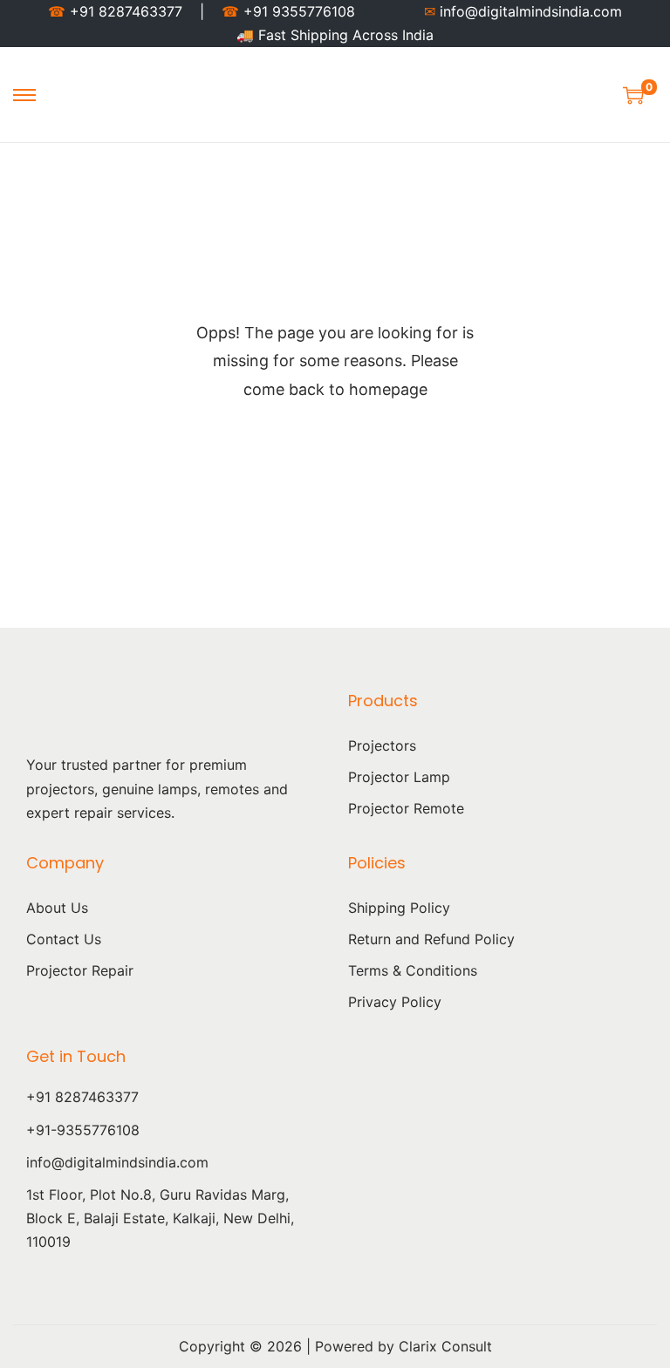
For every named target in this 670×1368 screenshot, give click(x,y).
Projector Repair (79, 970)
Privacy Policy (394, 1002)
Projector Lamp (399, 777)
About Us (57, 907)
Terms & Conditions (412, 970)
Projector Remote (406, 808)
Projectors (382, 745)
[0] (633, 95)
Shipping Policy (399, 907)
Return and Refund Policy (431, 939)
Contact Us (63, 939)
